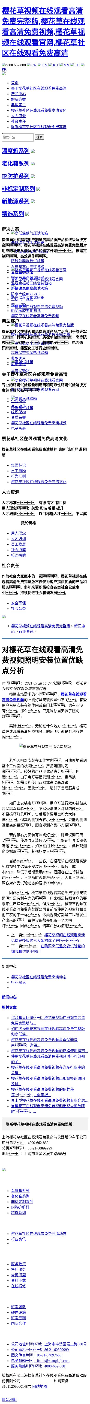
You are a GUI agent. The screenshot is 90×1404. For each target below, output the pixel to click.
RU (55, 65)
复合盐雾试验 (22, 272)
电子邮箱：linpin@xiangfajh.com (40, 1361)
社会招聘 (18, 550)
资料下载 (18, 1280)
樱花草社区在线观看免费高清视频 (38, 423)
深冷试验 (18, 305)
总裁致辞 (18, 406)
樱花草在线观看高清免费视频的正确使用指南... (49, 1051)
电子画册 (18, 428)
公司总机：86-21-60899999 (40, 1350)
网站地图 (39, 1386)
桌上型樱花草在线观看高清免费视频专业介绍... (49, 1100)
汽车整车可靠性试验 (27, 267)
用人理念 (18, 533)
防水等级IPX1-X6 (25, 294)
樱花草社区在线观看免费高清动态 (38, 977)
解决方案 (18, 99)
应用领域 (18, 364)
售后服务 (18, 1269)
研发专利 (18, 1318)
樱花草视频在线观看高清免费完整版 (40, 626)
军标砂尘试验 (22, 300)
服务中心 (18, 1254)
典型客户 (18, 105)
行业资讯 (26, 632)
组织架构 (18, 412)
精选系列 (13, 214)
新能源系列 (16, 201)
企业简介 (18, 401)
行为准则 (18, 476)
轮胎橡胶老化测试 (26, 311)
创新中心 (18, 1296)
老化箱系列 (16, 164)
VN (66, 65)
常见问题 (18, 1275)
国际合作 (18, 1323)
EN (44, 65)
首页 (14, 83)
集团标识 (18, 465)
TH (77, 65)
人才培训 (18, 539)
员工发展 (18, 544)
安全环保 (18, 603)
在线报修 (18, 1286)
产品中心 (18, 94)
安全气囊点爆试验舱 (27, 278)
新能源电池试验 (24, 289)
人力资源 (18, 116)
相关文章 (9, 1007)
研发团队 (18, 1307)
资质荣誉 (18, 417)
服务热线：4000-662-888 (38, 1366)
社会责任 (18, 121)
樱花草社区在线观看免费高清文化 (38, 110)
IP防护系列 (16, 176)
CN (34, 65)
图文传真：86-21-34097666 (36, 1355)
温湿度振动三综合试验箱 (31, 283)
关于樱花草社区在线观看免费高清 (38, 88)
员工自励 (18, 471)
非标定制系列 (18, 189)
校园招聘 (18, 555)
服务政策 (18, 1264)
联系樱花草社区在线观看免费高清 (38, 127)
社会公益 (18, 609)
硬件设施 (18, 1312)
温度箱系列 (16, 151)
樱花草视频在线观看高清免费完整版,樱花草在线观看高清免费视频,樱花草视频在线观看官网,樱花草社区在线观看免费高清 (43, 32)
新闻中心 (9, 997)
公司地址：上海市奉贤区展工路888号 (49, 1344)
